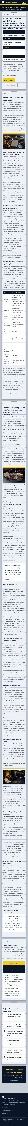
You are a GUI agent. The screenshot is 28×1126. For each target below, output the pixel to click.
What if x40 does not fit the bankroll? (14, 1058)
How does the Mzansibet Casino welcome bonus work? (14, 1017)
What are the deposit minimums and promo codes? (13, 1043)
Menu (24, 2)
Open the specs (8, 80)
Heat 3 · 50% (14, 970)
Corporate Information (8, 1110)
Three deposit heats (10, 85)
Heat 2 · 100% (14, 967)
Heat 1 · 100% (14, 963)
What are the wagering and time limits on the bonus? (14, 1025)
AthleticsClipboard (9, 1098)
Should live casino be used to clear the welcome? (15, 1051)
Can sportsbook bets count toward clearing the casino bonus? (15, 1033)
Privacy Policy (5, 1113)
